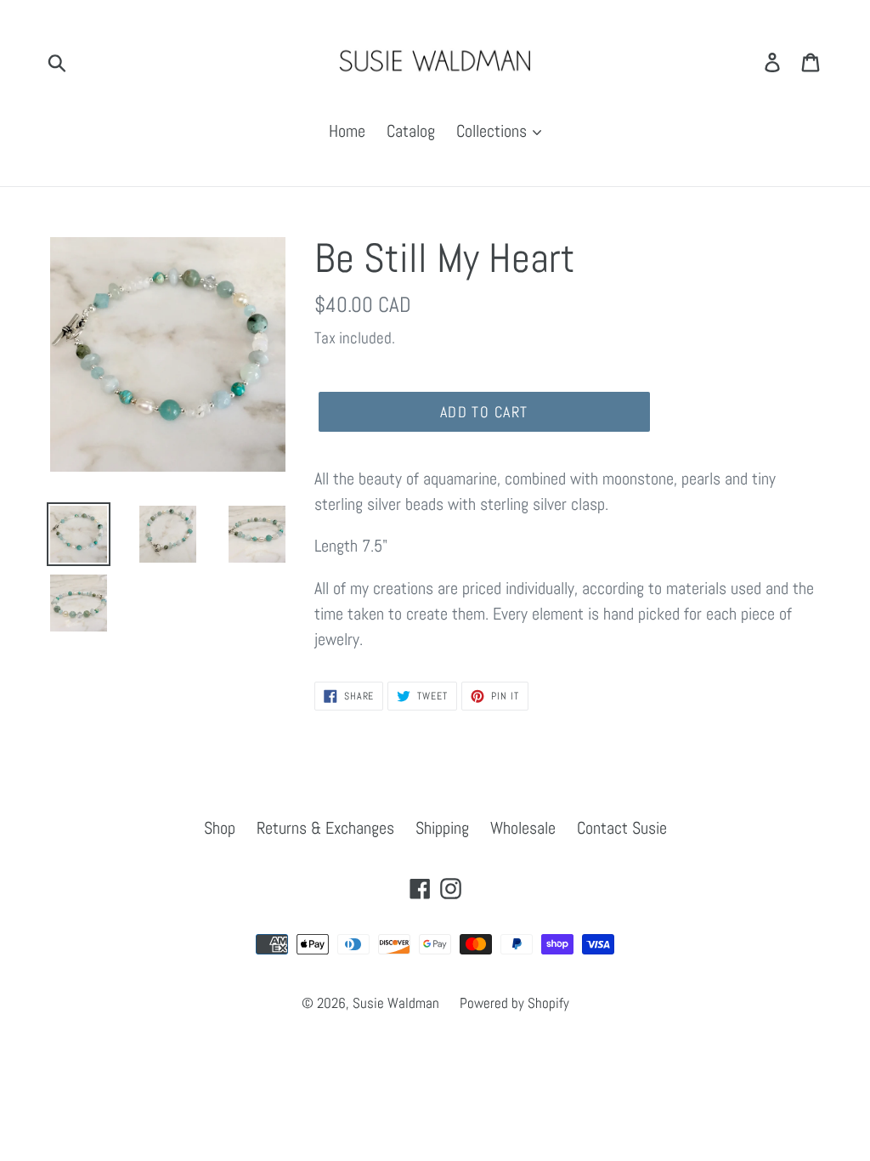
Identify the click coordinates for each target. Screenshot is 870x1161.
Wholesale (523, 828)
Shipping (442, 828)
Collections (493, 131)
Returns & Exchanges (325, 828)
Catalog (411, 131)
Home (347, 131)
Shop (219, 828)
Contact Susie (622, 828)
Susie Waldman (398, 1003)
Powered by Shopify (514, 1003)
